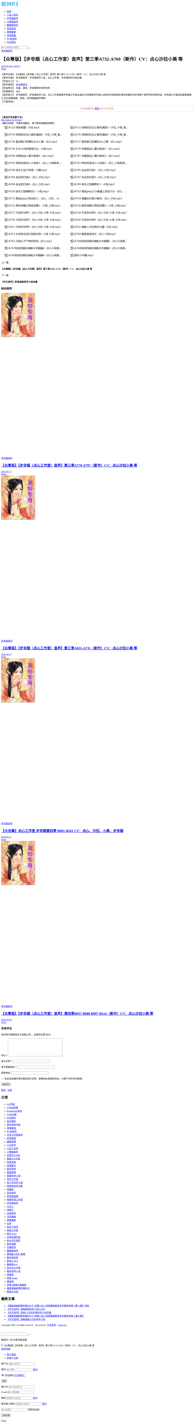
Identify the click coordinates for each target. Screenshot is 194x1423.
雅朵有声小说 (13, 1271)
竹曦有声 (11, 1247)
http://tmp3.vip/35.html (11, 120)
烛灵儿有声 (12, 1227)
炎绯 (9, 1223)
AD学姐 (11, 1104)
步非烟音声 (12, 18)
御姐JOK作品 (13, 1159)
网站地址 (5, 1073)
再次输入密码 (8, 1404)
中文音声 (51, 1325)
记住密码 (9, 1375)
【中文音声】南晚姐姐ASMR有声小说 (26, 1319)
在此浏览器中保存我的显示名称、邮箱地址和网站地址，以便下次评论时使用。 (44, 1078)
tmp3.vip (62, 1325)
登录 (3, 1090)
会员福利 (11, 1121)
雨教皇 (10, 1274)
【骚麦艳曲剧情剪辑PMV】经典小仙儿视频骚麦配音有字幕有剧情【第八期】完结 (48, 1306)
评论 (4, 1055)
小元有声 (11, 1145)
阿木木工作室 (13, 1268)
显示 (35, 1369)
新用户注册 (12, 1358)
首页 (9, 11)
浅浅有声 (11, 1213)
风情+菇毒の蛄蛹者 (16, 1285)
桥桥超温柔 (12, 1196)
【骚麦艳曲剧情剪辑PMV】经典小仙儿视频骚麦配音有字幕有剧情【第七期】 (46, 1316)
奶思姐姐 (11, 1138)
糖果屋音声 (12, 25)
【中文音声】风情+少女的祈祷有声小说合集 (29, 1312)
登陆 (97, 108)
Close (3, 1420)
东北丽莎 (11, 42)
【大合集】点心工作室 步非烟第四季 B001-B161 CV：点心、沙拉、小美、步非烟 (62, 831)
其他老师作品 (13, 1124)
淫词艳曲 (11, 35)
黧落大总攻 (12, 1291)
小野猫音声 (12, 22)
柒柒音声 (11, 1193)
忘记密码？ (20, 1375)
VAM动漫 (11, 1114)
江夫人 (10, 1206)
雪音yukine (12, 1278)
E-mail (4, 1392)
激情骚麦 (11, 32)
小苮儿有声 (12, 15)
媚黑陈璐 (11, 1142)
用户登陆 (11, 1354)
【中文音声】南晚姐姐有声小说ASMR (26, 1309)
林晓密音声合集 (15, 1186)
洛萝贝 (10, 1210)
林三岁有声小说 (15, 1182)
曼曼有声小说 (13, 1176)
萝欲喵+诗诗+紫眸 (16, 1254)
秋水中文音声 (13, 1240)
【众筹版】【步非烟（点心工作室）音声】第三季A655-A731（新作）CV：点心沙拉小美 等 (69, 648)
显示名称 (6, 1061)
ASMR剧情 (12, 1107)
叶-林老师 (12, 39)
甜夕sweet (11, 1234)
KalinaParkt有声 (14, 1111)
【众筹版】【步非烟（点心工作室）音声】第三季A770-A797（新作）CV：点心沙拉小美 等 (69, 465)
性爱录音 (11, 28)
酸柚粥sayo (12, 1264)
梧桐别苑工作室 (15, 1199)
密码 (3, 1369)
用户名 (4, 1364)
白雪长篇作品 (13, 1237)
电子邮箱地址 (8, 1067)
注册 (9, 1090)
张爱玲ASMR (13, 1155)
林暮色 (10, 1189)
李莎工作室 (12, 1179)
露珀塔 (10, 1281)
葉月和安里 (12, 1257)
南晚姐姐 (11, 1128)
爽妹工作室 (12, 1230)
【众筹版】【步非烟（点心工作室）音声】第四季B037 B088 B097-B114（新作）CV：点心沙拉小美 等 (77, 1013)
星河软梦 (11, 1169)
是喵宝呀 (11, 1172)
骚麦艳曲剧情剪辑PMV (18, 1288)
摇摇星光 (11, 1165)
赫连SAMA (12, 1261)
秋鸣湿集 (11, 1244)
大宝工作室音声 (15, 1135)
